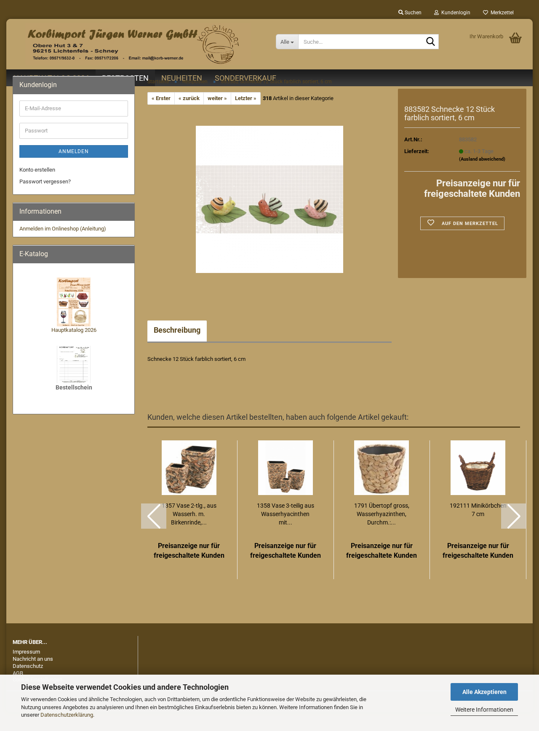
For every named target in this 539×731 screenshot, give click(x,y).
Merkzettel (501, 13)
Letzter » (245, 98)
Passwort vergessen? (45, 181)
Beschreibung (177, 330)
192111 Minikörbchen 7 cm (478, 509)
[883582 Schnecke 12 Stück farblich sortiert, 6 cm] (269, 199)
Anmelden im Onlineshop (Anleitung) (62, 228)
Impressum (26, 651)
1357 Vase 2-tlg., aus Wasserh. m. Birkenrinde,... (189, 514)
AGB (18, 673)
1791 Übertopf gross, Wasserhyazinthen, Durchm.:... (381, 514)
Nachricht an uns (33, 659)
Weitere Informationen (484, 709)
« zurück (189, 98)
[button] (153, 516)
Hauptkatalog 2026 (73, 330)
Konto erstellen (37, 170)
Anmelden (74, 151)
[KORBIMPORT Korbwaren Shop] (138, 44)
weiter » (217, 98)
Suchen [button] (412, 13)
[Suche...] (431, 42)
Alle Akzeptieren (484, 692)
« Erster (161, 98)
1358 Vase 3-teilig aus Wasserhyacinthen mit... (285, 514)
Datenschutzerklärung (66, 715)
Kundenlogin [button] (454, 13)
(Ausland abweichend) (482, 159)
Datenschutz (28, 666)
